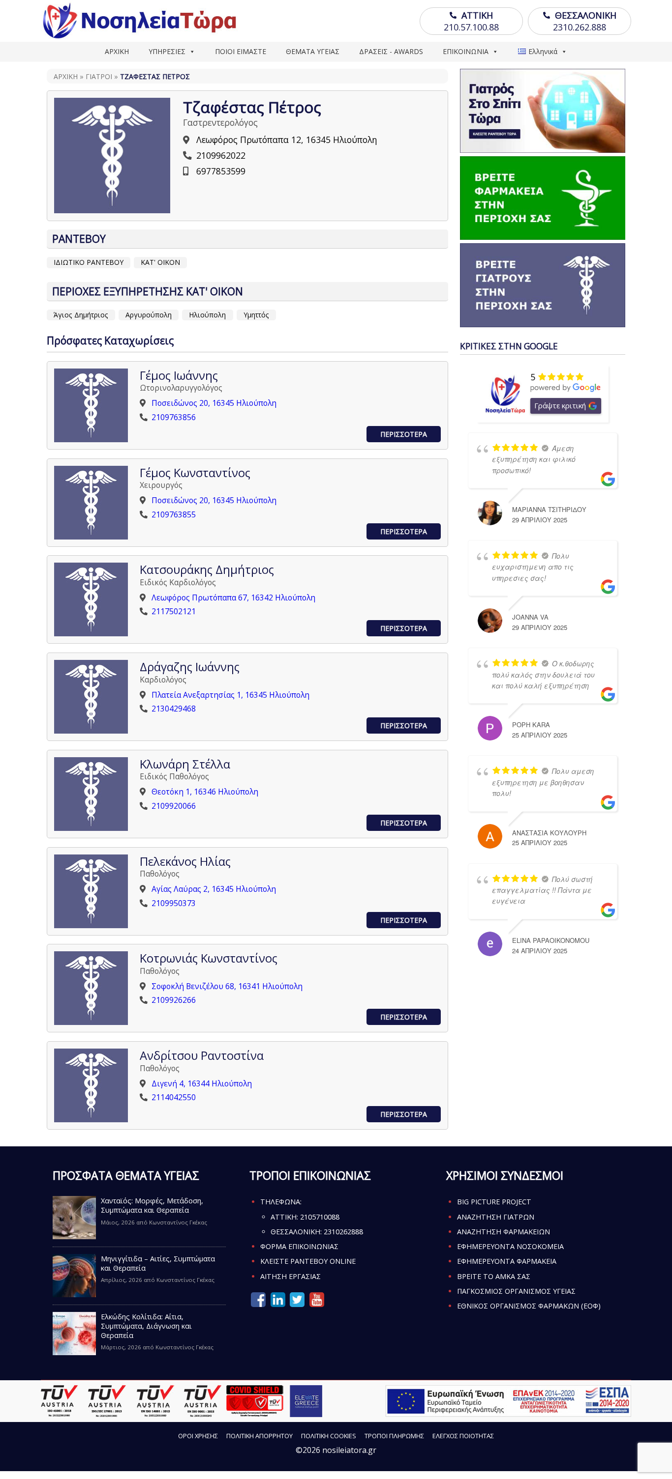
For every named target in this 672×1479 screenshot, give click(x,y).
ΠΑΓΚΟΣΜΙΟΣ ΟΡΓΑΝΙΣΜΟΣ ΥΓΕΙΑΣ (516, 1291)
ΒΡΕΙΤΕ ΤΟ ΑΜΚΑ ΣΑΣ (493, 1276)
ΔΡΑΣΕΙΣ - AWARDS (391, 51)
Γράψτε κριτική (560, 405)
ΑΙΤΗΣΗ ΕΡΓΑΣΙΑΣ (290, 1276)
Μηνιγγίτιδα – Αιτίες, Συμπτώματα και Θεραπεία (158, 1263)
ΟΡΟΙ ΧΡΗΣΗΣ (198, 1435)
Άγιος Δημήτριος (81, 314)
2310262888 (343, 1231)
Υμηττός (256, 314)
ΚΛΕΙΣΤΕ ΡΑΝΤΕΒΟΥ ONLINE (308, 1261)
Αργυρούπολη (148, 314)
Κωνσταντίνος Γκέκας (178, 1222)
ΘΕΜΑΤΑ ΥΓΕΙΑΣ (312, 51)
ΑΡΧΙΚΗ (117, 51)
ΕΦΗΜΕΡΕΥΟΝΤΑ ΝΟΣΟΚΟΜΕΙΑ (510, 1246)
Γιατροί (99, 76)
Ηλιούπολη (207, 314)
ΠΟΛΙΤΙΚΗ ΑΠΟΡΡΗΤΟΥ (259, 1435)
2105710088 (319, 1217)
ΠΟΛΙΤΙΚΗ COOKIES (328, 1435)
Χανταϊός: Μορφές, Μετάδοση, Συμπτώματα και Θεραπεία (152, 1205)
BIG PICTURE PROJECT (494, 1201)
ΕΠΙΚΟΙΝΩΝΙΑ (466, 51)
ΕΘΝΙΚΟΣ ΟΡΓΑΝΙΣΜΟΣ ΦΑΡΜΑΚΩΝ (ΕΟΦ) (529, 1305)
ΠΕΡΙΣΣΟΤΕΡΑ (403, 434)
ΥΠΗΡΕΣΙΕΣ (167, 51)
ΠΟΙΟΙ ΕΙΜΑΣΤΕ (240, 51)
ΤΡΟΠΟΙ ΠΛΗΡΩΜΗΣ (394, 1435)
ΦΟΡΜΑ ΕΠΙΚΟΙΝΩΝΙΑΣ (299, 1246)
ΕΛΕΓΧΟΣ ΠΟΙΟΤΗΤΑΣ (463, 1435)
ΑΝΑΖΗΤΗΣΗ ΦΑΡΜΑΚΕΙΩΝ (503, 1231)
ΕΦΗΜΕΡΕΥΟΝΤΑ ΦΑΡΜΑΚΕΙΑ (506, 1261)
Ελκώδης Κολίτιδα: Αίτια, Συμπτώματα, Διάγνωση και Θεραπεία (146, 1326)
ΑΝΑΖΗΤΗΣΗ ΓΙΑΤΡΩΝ (495, 1217)
